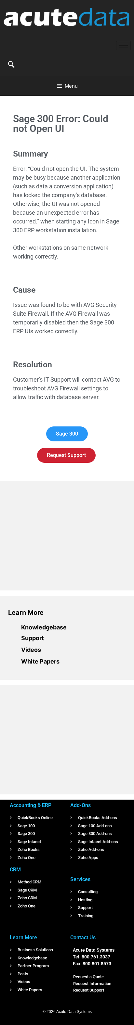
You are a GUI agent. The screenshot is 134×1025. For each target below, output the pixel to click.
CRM (15, 870)
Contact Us (83, 937)
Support (32, 638)
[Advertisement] (57, 534)
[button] (11, 64)
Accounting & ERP (30, 805)
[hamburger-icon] (123, 45)
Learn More (26, 612)
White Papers (40, 661)
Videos (31, 649)
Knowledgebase (44, 627)
